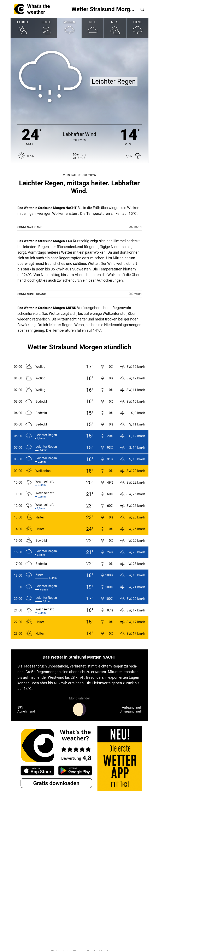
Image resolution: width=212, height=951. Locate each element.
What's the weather (38, 9)
